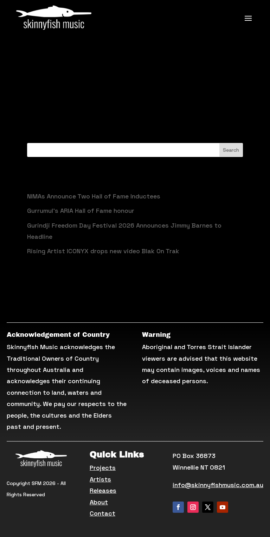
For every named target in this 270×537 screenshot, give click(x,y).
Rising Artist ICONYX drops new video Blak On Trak (103, 251)
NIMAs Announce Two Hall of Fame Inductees (93, 196)
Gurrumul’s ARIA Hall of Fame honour (80, 211)
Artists (100, 479)
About (99, 502)
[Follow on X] (207, 507)
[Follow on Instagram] (193, 507)
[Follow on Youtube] (222, 507)
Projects (103, 468)
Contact (102, 513)
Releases (103, 490)
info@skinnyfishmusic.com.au (218, 485)
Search (231, 150)
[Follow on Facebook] (178, 507)
